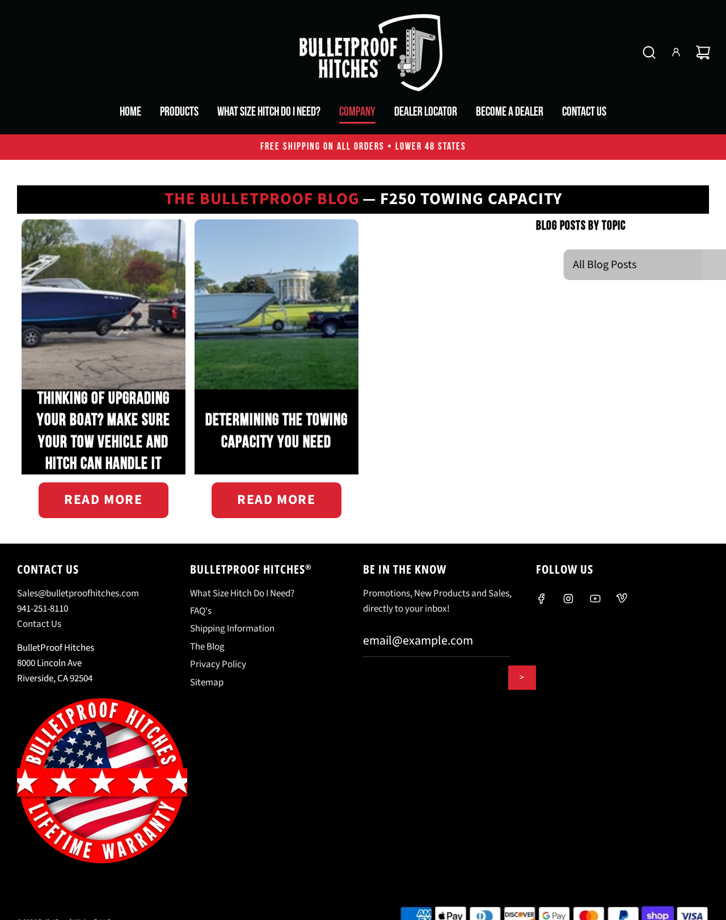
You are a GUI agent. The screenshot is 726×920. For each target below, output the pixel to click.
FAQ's (201, 611)
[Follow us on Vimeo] (621, 598)
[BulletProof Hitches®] (363, 52)
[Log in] (676, 52)
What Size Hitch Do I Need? (242, 593)
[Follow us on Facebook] (541, 598)
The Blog (207, 647)
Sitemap (206, 682)
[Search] (649, 52)
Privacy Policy (218, 664)
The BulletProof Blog (262, 199)
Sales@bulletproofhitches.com (78, 593)
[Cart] (703, 52)
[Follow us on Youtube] (595, 598)
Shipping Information (232, 628)
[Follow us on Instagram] (568, 598)
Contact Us (39, 624)
